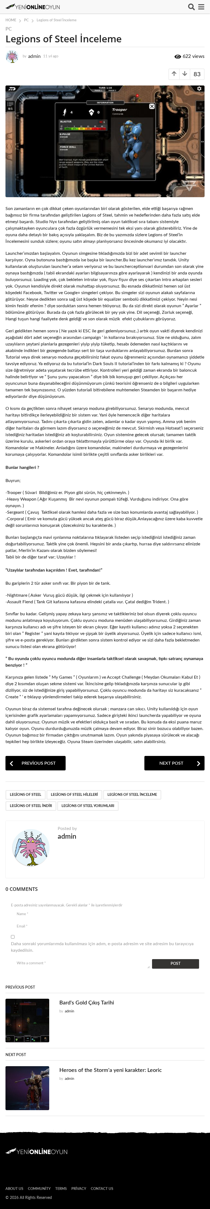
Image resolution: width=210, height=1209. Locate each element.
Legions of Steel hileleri (74, 795)
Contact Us (102, 1189)
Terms (61, 1189)
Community (39, 1189)
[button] (191, 6)
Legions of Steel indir (31, 806)
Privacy (78, 1189)
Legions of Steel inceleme (132, 795)
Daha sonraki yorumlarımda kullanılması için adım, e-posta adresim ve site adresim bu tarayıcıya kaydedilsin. (102, 947)
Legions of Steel (25, 795)
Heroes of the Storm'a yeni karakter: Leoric (110, 1070)
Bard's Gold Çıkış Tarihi (86, 1003)
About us (14, 1189)
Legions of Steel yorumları (88, 806)
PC (8, 29)
